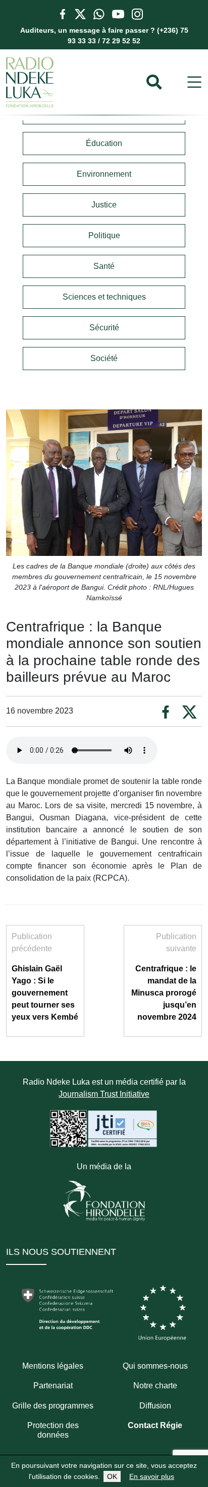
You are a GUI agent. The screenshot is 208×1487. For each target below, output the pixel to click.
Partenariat (53, 1385)
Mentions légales (52, 1366)
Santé (104, 266)
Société (104, 358)
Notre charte (155, 1385)
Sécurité (104, 327)
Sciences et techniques (104, 297)
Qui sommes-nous (155, 1366)
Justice (104, 204)
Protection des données (53, 1430)
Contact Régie (155, 1425)
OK (112, 1476)
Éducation (104, 143)
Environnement (104, 174)
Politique (104, 235)
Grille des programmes (52, 1405)
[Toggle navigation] (194, 82)
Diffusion (155, 1405)
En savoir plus (151, 1476)
